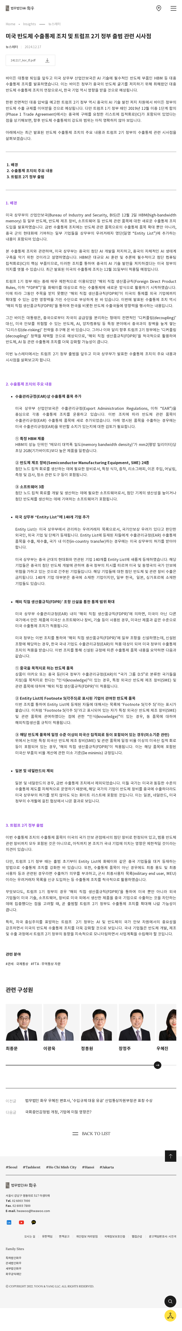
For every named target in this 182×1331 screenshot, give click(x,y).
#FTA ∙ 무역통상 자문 (46, 964)
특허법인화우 (13, 1258)
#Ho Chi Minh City (61, 1167)
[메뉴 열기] (173, 8)
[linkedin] (9, 1222)
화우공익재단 (13, 1274)
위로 (170, 1156)
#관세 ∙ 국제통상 (17, 964)
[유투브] (21, 1222)
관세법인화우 (13, 1263)
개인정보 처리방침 (87, 1236)
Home (10, 24)
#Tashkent (32, 1167)
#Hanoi (88, 1167)
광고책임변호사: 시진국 (162, 1236)
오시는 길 (29, 1236)
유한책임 (47, 1236)
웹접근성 (137, 1236)
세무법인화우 (13, 1268)
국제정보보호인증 (114, 1236)
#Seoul (11, 1167)
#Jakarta (107, 1167)
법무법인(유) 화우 (20, 8)
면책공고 (64, 1236)
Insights (29, 24)
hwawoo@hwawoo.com (33, 1211)
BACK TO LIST (96, 1133)
